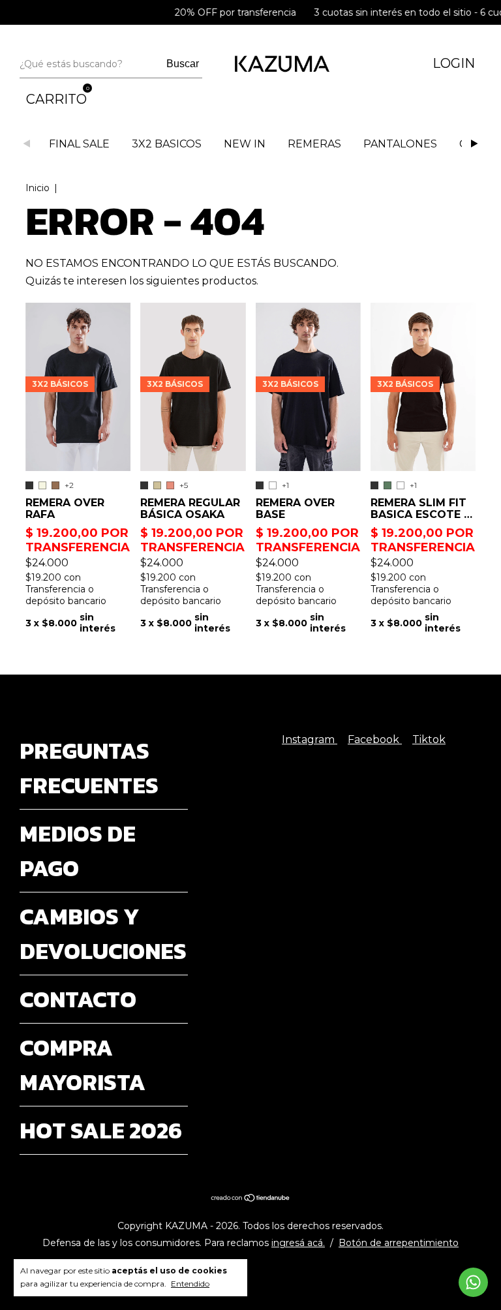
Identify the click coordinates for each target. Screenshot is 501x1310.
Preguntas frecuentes (89, 767)
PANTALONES (400, 144)
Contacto (78, 999)
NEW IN (245, 144)
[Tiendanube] (251, 1199)
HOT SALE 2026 (101, 1130)
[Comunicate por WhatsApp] (473, 1282)
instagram (309, 739)
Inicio (37, 188)
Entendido (190, 1283)
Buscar (182, 63)
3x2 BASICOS (167, 144)
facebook (375, 739)
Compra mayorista (82, 1064)
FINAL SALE (79, 144)
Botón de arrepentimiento (399, 1243)
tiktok (429, 739)
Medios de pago (78, 850)
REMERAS (314, 144)
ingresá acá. (298, 1243)
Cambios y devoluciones (103, 933)
